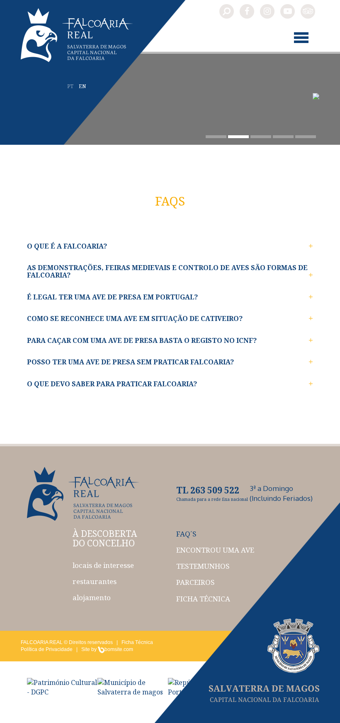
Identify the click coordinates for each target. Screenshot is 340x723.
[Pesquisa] (226, 11)
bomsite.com (118, 649)
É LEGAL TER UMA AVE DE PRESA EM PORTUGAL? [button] (112, 297)
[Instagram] (267, 11)
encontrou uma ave (215, 550)
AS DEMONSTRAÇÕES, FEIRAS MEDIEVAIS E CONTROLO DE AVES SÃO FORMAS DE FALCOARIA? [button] (167, 271)
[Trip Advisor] (308, 11)
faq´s (186, 534)
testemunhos (203, 566)
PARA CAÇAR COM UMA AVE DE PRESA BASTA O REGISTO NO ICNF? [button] (142, 340)
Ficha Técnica (137, 642)
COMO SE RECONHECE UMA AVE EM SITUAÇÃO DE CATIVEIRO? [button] (135, 318)
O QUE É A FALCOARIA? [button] (67, 246)
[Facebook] (247, 11)
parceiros (195, 582)
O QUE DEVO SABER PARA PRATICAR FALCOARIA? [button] (112, 383)
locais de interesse (103, 565)
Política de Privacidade (47, 649)
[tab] (170, 246)
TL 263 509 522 (207, 490)
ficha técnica (203, 598)
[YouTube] (287, 11)
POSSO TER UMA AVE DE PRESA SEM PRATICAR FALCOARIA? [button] (130, 361)
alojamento (92, 597)
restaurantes (95, 581)
